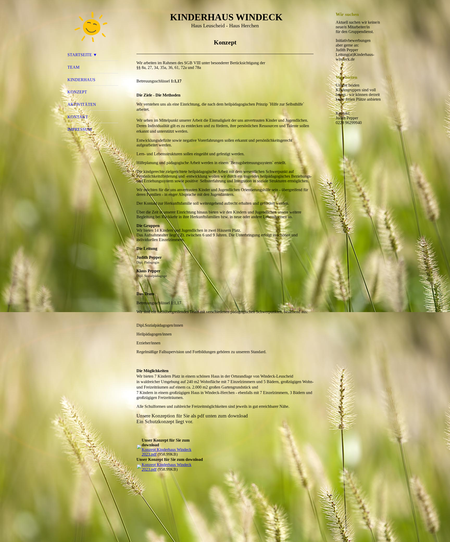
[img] (90, 27)
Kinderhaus (81, 80)
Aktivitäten (81, 104)
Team (73, 67)
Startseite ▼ (82, 55)
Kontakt (77, 117)
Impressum (79, 129)
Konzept (77, 92)
